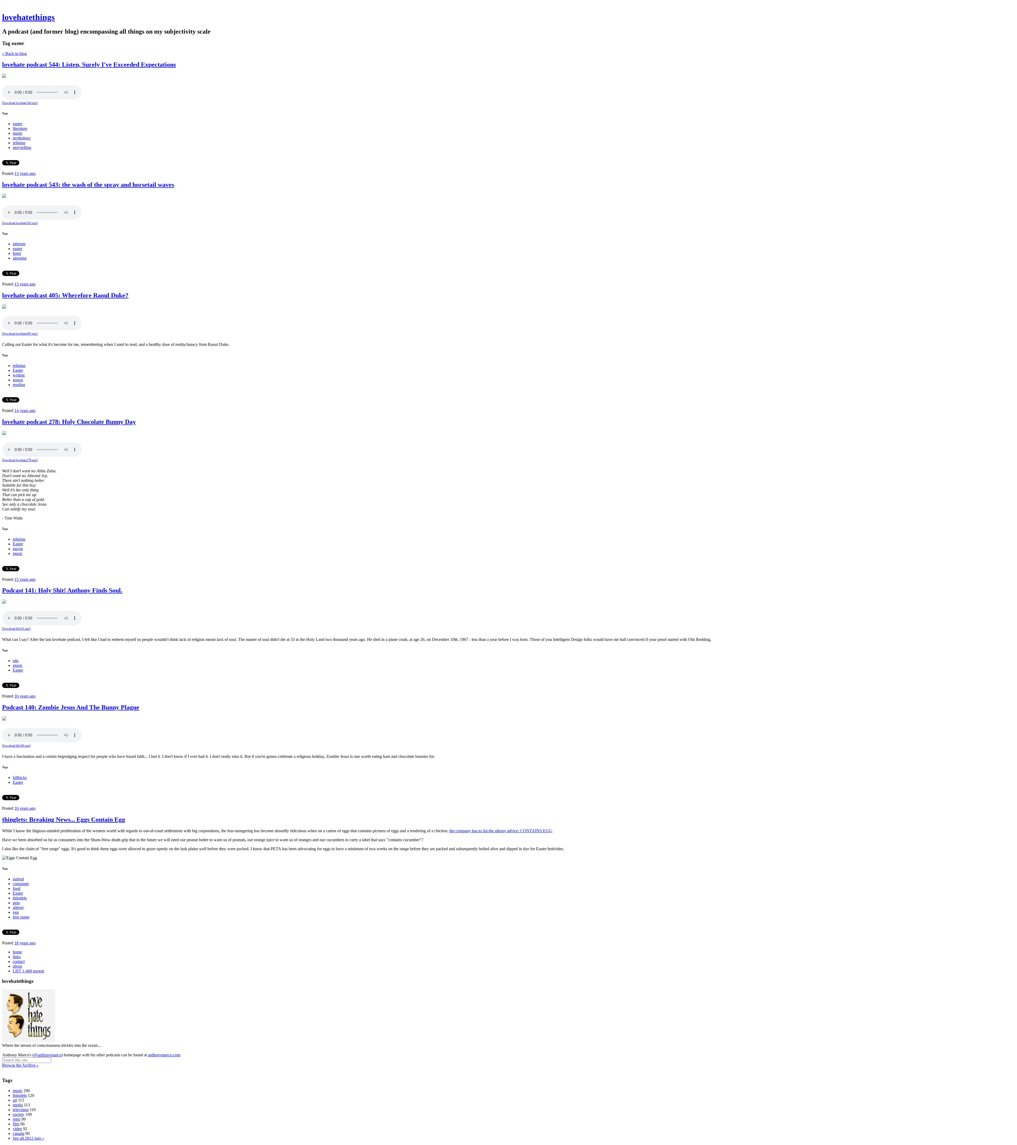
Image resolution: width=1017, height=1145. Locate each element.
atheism (19, 244)
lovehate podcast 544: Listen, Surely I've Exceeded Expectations (89, 64)
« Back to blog (14, 53)
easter (17, 123)
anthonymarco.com (164, 1055)
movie (18, 548)
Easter (18, 370)
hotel (17, 253)
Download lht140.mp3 (16, 746)
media (18, 1105)
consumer (21, 883)
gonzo (18, 380)
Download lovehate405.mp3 (20, 334)
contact (19, 961)
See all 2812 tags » (28, 1138)
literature (20, 128)
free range (21, 917)
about (17, 966)
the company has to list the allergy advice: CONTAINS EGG (500, 831)
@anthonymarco (47, 1055)
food (16, 888)
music (18, 133)
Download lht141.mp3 (16, 629)
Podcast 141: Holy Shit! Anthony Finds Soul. (62, 590)
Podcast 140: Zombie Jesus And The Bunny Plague (70, 707)
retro (16, 1119)
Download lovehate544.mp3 (20, 103)
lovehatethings (28, 17)
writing (19, 375)
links (17, 956)
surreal (18, 879)
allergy (18, 907)
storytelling (22, 147)
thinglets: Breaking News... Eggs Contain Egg (63, 819)
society (18, 1114)
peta (16, 902)
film (16, 1124)
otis (16, 660)
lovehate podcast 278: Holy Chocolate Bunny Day (69, 421)
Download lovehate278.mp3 (20, 460)
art (15, 1100)
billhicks (20, 777)
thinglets (20, 898)
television (21, 1109)
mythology (22, 138)
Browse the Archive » (20, 1065)
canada (18, 1133)
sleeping (19, 258)
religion (19, 143)
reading (19, 384)
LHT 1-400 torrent (28, 971)
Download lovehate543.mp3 (20, 223)
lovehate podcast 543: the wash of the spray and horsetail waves (88, 184)
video (17, 1128)
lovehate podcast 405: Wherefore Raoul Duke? (65, 295)
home (17, 952)
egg (16, 912)
